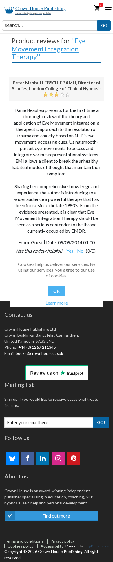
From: (24, 242)
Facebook (27, 458)
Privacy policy (62, 541)
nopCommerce (96, 546)
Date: (51, 242)
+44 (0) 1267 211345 (37, 347)
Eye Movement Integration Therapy (48, 49)
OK (56, 291)
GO (104, 25)
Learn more (56, 302)
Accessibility (52, 546)
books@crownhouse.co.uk (39, 353)
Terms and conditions (23, 541)
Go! (101, 422)
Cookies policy (21, 546)
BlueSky (12, 458)
